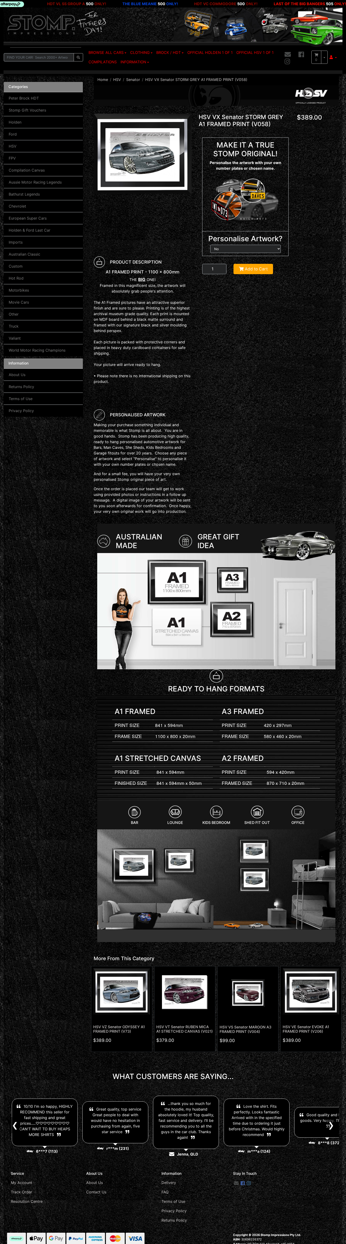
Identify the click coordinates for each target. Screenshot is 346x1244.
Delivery (168, 1182)
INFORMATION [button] (133, 62)
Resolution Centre (27, 1201)
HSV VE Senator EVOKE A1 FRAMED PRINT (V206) (306, 1029)
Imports (16, 242)
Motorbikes (19, 290)
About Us (17, 374)
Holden (15, 122)
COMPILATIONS (103, 62)
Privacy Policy (21, 410)
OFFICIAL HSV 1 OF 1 (255, 52)
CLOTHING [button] (140, 52)
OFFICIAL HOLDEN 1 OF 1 (210, 52)
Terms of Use (20, 398)
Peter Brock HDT (24, 98)
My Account (21, 1182)
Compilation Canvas (27, 170)
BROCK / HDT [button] (168, 52)
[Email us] (288, 54)
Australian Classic (24, 254)
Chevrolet (17, 206)
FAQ (165, 1192)
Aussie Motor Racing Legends (35, 182)
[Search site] (78, 57)
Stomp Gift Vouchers (27, 110)
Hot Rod (16, 278)
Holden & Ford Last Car (29, 230)
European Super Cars (28, 218)
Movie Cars (19, 302)
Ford (13, 134)
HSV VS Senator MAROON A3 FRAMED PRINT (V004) (245, 1029)
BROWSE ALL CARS (106, 52)
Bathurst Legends (24, 194)
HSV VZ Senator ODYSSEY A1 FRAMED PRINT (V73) (119, 1029)
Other (14, 314)
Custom (16, 266)
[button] (333, 57)
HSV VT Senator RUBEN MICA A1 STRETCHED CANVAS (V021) (184, 1029)
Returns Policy (21, 386)
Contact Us (96, 1192)
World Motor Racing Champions (37, 350)
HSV (12, 146)
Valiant (15, 338)
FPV (12, 158)
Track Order (21, 1192)
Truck (14, 326)
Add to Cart (256, 268)
